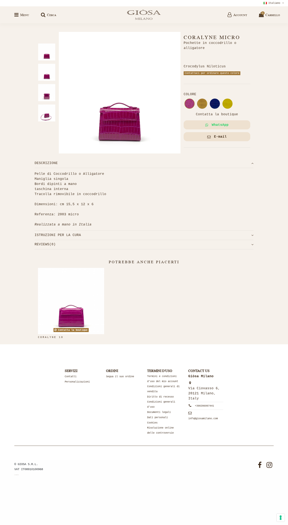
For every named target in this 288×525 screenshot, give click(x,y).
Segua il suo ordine (120, 376)
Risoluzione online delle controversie (160, 430)
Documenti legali (159, 412)
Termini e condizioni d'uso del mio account (162, 379)
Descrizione (46, 163)
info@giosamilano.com (203, 418)
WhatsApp (220, 125)
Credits (16, 475)
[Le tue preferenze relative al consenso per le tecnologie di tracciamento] (281, 518)
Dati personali (157, 417)
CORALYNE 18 (50, 337)
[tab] (144, 163)
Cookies (152, 422)
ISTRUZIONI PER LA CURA (58, 235)
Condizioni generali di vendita (163, 389)
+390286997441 (204, 405)
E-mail (220, 137)
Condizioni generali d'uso (161, 404)
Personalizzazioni (77, 381)
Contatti (71, 376)
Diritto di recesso (160, 396)
